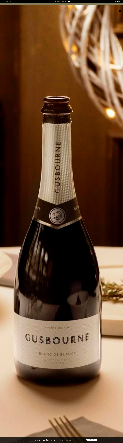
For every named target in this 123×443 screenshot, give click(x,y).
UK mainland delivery (60, 1)
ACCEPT (91, 439)
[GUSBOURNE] (6, 1)
